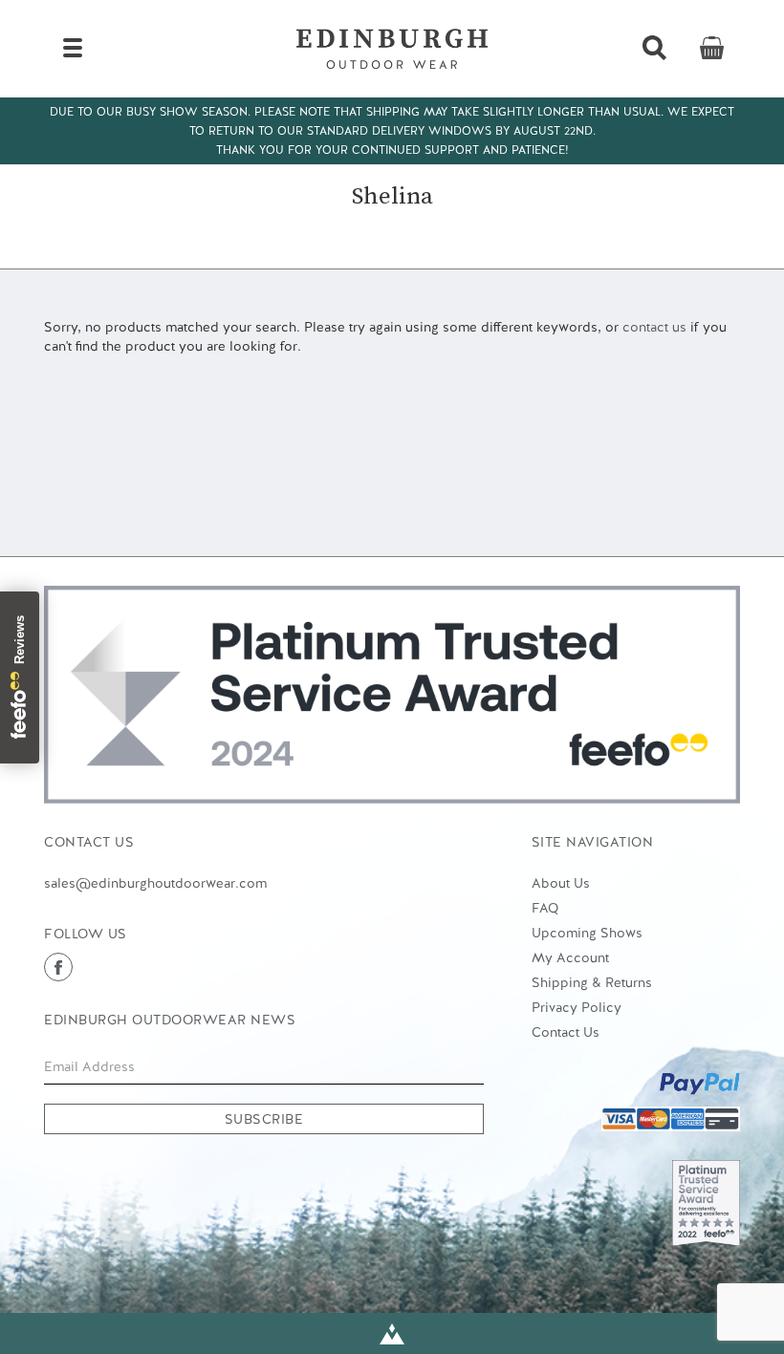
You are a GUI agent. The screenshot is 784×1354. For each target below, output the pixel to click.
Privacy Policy (576, 1007)
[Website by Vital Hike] (392, 1333)
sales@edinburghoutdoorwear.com (155, 883)
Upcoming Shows (587, 932)
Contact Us (565, 1032)
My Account (570, 957)
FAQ (545, 907)
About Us (561, 883)
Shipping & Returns (592, 982)
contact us (654, 326)
